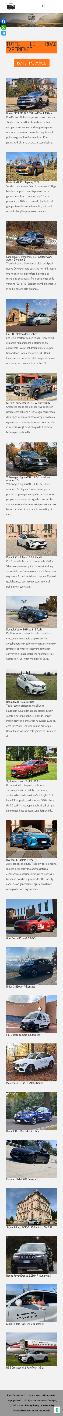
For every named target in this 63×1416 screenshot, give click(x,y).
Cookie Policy (47, 1405)
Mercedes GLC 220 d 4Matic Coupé (24, 1083)
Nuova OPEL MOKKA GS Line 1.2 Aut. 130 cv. (29, 113)
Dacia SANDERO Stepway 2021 (22, 182)
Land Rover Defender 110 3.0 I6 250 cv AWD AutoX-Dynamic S (29, 258)
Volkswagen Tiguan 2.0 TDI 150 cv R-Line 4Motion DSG (28, 478)
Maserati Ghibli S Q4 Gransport (22, 1179)
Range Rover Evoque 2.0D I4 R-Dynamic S (28, 1275)
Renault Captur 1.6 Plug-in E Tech (24, 629)
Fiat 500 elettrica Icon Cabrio (21, 334)
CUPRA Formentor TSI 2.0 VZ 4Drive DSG (28, 403)
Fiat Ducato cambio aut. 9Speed (23, 1034)
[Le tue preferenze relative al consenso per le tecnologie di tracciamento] (57, 1410)
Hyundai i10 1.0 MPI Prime (19, 859)
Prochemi (49, 1395)
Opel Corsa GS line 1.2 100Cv (21, 938)
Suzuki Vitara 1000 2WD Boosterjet (25, 1323)
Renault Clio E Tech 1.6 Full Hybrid (24, 557)
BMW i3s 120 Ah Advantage (20, 986)
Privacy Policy (32, 1405)
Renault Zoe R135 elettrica (20, 701)
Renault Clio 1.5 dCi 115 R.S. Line (22, 1131)
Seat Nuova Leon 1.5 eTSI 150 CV (23, 781)
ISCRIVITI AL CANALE (31, 63)
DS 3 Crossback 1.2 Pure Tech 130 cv (25, 1367)
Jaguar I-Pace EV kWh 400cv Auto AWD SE (29, 1227)
